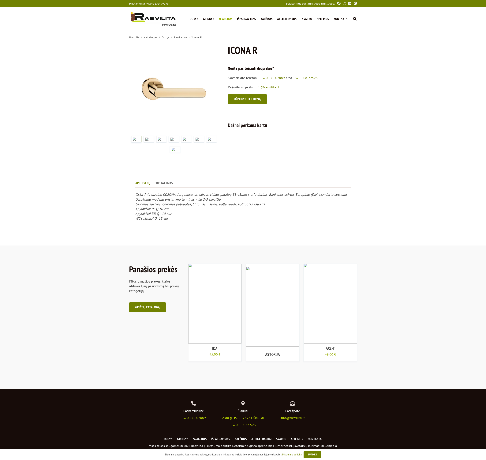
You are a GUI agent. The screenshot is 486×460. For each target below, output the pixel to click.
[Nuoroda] (153, 18)
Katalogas (151, 37)
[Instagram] (344, 3)
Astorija (272, 354)
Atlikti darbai (261, 439)
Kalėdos (241, 439)
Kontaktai (315, 439)
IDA (214, 348)
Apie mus (297, 439)
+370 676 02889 (272, 78)
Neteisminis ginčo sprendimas (253, 446)
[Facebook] (339, 3)
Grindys (183, 439)
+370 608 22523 (305, 78)
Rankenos (180, 37)
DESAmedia (329, 446)
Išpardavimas (220, 439)
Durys (166, 37)
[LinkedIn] (349, 3)
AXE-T (330, 348)
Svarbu (281, 439)
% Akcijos (200, 439)
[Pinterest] (355, 3)
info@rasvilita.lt (267, 87)
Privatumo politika (218, 446)
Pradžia (134, 37)
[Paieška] (355, 19)
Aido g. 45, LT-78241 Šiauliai (243, 418)
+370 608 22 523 (243, 425)
